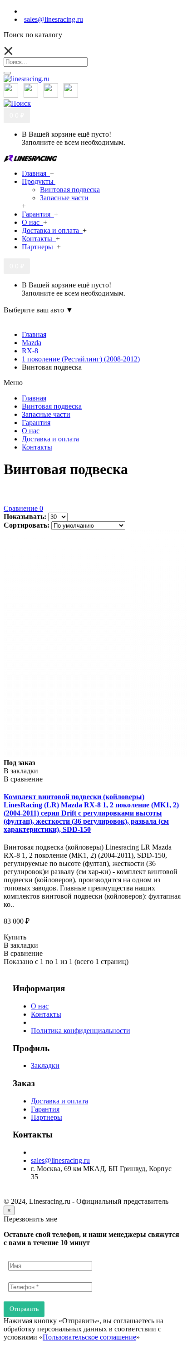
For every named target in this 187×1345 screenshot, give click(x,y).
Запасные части (64, 198)
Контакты (46, 1014)
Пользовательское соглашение (89, 1337)
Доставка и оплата (59, 1101)
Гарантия (45, 1109)
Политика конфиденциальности (80, 1030)
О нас (40, 1006)
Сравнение (23, 508)
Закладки (45, 1065)
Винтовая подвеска (70, 189)
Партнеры (46, 1117)
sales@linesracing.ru (60, 1160)
